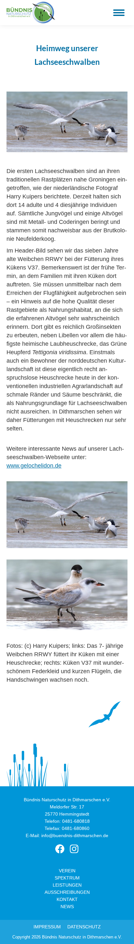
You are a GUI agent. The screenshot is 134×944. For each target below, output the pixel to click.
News (67, 906)
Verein (67, 870)
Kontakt (67, 899)
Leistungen (67, 885)
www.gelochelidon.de (34, 465)
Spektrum (67, 877)
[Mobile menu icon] (118, 13)
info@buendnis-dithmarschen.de (74, 835)
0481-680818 (76, 821)
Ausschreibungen (67, 892)
